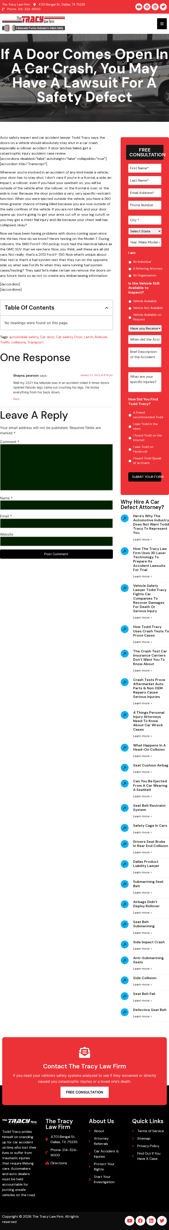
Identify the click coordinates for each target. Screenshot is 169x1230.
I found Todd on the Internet (147, 437)
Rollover (101, 337)
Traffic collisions (13, 342)
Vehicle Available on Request (147, 317)
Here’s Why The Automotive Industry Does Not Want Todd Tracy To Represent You (151, 524)
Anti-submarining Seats (148, 960)
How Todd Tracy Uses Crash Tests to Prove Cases (151, 630)
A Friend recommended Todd (148, 415)
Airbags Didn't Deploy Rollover (146, 904)
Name (6, 498)
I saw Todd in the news (145, 426)
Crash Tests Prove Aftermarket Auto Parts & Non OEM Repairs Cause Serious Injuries (149, 688)
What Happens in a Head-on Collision (149, 747)
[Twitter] (163, 6)
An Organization (144, 275)
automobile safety (24, 337)
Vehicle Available (145, 301)
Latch (88, 337)
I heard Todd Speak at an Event (147, 460)
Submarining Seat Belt (148, 883)
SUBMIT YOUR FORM (146, 476)
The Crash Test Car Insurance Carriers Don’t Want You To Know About (150, 657)
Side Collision (144, 978)
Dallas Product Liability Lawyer (146, 863)
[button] (106, 308)
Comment (9, 441)
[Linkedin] (155, 6)
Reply (16, 398)
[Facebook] (147, 6)
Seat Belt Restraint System (149, 807)
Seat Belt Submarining (144, 924)
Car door (47, 337)
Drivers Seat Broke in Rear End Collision (150, 843)
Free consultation (84, 1092)
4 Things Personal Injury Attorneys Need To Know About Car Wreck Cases (148, 721)
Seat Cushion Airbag (150, 765)
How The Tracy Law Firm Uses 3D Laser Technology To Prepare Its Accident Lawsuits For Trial (150, 559)
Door (78, 337)
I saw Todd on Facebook (143, 449)
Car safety (64, 337)
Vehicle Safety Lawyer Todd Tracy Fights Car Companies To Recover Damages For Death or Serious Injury (149, 598)
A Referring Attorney (147, 268)
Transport (35, 342)
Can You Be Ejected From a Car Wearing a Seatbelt (150, 785)
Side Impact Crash (149, 942)
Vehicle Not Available (148, 308)
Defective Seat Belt (150, 1009)
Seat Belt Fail (144, 993)
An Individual (142, 262)
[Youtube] (138, 6)
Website (6, 534)
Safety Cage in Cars (150, 825)
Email (6, 516)
